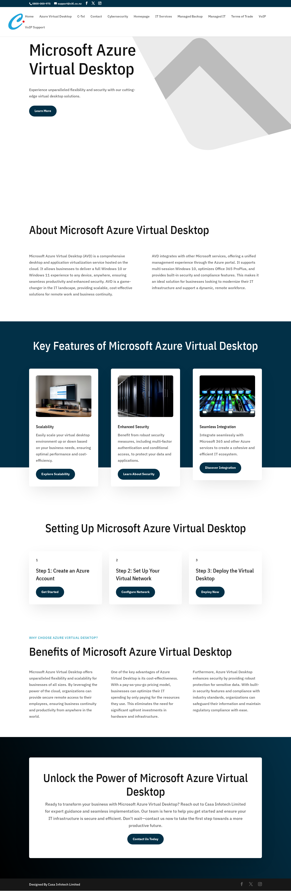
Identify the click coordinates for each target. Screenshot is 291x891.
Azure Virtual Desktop (55, 16)
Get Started (50, 592)
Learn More (43, 111)
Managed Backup (190, 16)
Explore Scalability (55, 474)
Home (29, 16)
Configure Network (135, 592)
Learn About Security (138, 474)
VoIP (262, 16)
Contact (96, 16)
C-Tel (81, 16)
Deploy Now (210, 592)
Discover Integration (220, 468)
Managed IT (217, 16)
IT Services (163, 16)
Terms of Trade (242, 16)
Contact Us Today (145, 839)
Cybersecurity (118, 16)
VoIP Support (35, 27)
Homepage (142, 16)
